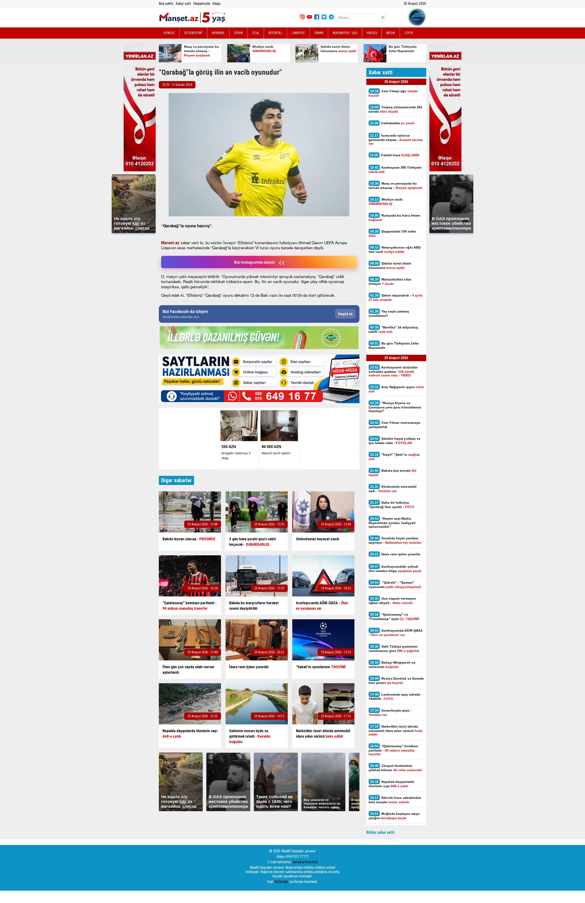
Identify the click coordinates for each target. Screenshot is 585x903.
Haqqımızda (201, 3)
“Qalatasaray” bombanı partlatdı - (393, 750)
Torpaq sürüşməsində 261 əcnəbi (396, 109)
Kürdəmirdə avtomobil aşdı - (393, 489)
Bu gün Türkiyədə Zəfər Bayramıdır (394, 345)
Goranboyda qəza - (390, 712)
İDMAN (318, 33)
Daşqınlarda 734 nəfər (392, 233)
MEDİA (390, 33)
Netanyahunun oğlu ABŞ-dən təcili (395, 249)
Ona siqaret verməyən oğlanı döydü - (392, 600)
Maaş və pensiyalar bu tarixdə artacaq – (396, 185)
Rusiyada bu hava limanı (394, 217)
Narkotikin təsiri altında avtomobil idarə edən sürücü (396, 730)
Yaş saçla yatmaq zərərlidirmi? (389, 313)
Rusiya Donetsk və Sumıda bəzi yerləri (396, 680)
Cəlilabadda (392, 123)
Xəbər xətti (183, 3)
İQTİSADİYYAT (193, 33)
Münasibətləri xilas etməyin (390, 281)
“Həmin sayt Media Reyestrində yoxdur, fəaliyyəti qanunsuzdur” (392, 522)
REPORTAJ (275, 33)
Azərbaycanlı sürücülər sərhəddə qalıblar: (393, 371)
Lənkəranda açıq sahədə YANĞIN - (394, 696)
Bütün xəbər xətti (380, 832)
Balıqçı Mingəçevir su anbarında (392, 664)
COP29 (408, 33)
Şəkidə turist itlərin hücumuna (390, 265)
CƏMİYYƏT (298, 33)
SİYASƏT (169, 33)
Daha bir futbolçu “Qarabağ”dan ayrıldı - (391, 504)
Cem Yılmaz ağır (393, 93)
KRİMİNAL (218, 33)
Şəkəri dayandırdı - (396, 297)
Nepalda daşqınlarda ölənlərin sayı (391, 784)
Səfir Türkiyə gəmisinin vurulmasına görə (394, 648)
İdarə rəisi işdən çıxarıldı (395, 554)
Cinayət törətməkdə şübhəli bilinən (395, 768)
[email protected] (305, 862)
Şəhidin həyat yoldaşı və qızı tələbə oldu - (394, 441)
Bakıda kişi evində (393, 473)
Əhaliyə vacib (386, 201)
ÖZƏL (255, 33)
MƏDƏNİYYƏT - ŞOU (345, 33)
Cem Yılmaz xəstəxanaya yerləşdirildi (394, 425)
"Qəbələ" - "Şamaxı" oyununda (395, 584)
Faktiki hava (394, 155)
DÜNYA (238, 33)
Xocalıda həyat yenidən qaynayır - (396, 540)
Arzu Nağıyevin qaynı (396, 389)
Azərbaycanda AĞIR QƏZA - (396, 632)
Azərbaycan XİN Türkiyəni (395, 169)
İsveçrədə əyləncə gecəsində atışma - (396, 139)
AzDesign (281, 881)
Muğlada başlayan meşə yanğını (394, 816)
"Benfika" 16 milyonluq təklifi (393, 329)
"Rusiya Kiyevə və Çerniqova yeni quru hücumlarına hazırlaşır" (395, 407)
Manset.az (170, 242)
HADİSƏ (372, 33)
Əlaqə (216, 3)
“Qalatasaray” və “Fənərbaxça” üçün (394, 616)
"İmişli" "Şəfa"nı (394, 457)
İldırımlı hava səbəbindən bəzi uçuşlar (395, 800)
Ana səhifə (166, 3)
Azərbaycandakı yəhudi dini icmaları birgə (395, 568)
